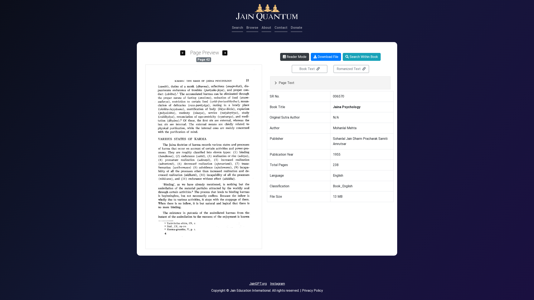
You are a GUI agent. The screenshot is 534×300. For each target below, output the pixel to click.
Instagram (277, 284)
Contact (281, 28)
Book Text (307, 69)
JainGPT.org (258, 284)
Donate (296, 28)
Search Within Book (363, 57)
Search (237, 28)
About (266, 28)
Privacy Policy (312, 290)
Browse (252, 28)
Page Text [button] (286, 83)
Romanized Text (349, 69)
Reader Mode (296, 57)
